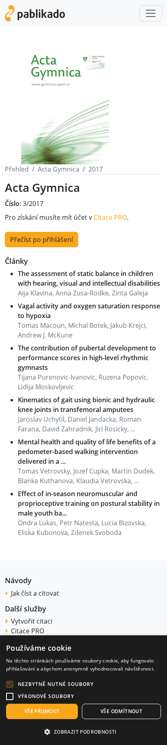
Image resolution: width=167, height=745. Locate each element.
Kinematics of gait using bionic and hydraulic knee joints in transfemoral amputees (86, 404)
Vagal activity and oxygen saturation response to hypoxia (89, 310)
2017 (95, 169)
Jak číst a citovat (35, 593)
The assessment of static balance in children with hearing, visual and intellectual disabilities (89, 278)
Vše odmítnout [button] (121, 711)
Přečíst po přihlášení (41, 239)
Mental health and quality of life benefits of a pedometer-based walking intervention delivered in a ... (87, 451)
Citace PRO (110, 217)
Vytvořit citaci (31, 621)
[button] (10, 684)
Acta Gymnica (58, 169)
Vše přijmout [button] (42, 711)
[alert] (83, 690)
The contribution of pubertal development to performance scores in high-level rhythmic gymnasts (87, 358)
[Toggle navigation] (150, 13)
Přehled (17, 169)
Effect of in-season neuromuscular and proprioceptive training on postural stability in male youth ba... (89, 503)
